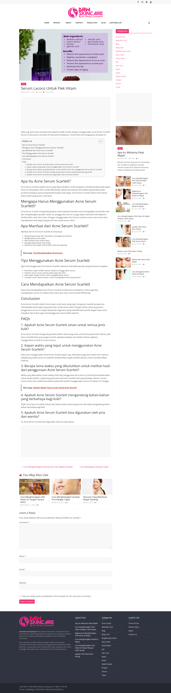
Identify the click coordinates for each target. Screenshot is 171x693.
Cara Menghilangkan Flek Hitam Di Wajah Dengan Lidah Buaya (85, 647)
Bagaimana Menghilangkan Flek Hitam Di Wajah (140, 193)
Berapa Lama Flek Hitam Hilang (129, 251)
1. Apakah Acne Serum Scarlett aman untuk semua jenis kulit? (49, 164)
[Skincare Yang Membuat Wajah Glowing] (97, 480)
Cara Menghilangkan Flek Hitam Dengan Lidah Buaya (140, 180)
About (68, 23)
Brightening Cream (123, 51)
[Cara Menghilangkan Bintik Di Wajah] (123, 203)
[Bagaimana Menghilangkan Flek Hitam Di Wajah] (123, 190)
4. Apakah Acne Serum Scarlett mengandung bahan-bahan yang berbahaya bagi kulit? (58, 172)
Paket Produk (121, 76)
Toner (118, 87)
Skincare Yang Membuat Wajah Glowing (95, 498)
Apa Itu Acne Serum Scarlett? (33, 145)
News (118, 73)
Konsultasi (92, 23)
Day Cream (120, 55)
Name (22, 556)
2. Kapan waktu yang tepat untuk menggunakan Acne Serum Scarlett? (52, 167)
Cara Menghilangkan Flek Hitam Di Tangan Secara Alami (32, 499)
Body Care (120, 47)
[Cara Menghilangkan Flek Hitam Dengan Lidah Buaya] (123, 177)
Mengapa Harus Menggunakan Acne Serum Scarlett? (43, 147)
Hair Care (119, 65)
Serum (118, 83)
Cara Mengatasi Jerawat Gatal (95, 466)
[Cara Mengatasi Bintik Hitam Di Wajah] (123, 271)
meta (40, 92)
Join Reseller (116, 23)
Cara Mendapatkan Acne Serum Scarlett (38, 156)
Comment (24, 522)
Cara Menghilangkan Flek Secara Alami (140, 240)
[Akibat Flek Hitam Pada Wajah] (123, 258)
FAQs (24, 162)
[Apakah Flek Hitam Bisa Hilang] (123, 226)
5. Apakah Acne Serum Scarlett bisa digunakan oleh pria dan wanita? (52, 174)
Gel (117, 62)
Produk (56, 23)
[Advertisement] (66, 113)
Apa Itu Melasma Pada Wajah (130, 154)
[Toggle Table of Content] (99, 141)
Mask (118, 69)
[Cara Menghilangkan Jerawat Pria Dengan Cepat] (66, 480)
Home (46, 23)
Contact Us (133, 634)
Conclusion (26, 159)
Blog (103, 23)
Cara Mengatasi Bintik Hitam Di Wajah (140, 273)
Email (22, 569)
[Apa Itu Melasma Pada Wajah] (134, 127)
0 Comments (49, 92)
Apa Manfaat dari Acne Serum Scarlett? (37, 150)
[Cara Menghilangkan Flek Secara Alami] (123, 238)
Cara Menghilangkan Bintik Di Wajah (140, 205)
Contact (79, 23)
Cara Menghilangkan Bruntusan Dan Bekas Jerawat (46, 466)
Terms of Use (134, 623)
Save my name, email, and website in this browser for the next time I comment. (56, 596)
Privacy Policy (134, 627)
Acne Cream (120, 37)
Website (22, 583)
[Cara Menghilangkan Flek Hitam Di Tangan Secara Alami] (34, 480)
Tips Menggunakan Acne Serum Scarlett (38, 153)
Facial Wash (120, 58)
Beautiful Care (121, 40)
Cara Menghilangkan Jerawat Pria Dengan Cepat (66, 498)
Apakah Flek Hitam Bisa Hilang (139, 228)
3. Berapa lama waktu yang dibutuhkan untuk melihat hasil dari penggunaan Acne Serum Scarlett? (63, 169)
